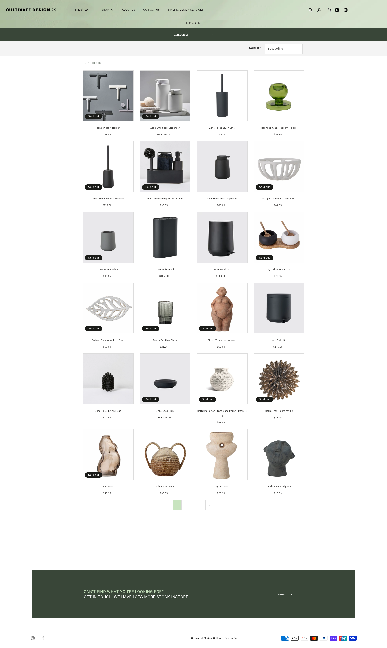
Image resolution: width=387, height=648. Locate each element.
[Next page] (209, 505)
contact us (284, 594)
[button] (310, 10)
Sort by (255, 47)
